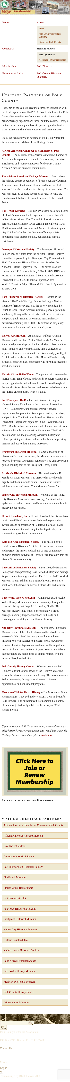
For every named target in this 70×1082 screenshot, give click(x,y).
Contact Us (8, 48)
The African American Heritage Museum (25, 176)
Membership (9, 66)
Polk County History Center (19, 992)
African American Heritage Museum (23, 835)
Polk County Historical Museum (50, 35)
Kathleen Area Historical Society (21, 950)
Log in (3, 1067)
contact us (46, 735)
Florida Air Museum (13, 335)
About (40, 22)
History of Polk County (50, 42)
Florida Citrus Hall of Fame (18, 887)
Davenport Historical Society (18, 249)
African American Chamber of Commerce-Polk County (33, 825)
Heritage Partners (46, 48)
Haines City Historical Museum (20, 494)
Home (5, 22)
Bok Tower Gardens (13, 211)
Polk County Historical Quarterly (49, 74)
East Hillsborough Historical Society (23, 866)
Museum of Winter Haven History (21, 692)
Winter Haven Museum (16, 1002)
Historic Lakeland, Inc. (16, 940)
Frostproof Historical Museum (20, 919)
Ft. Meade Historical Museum (19, 473)
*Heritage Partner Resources (52, 59)
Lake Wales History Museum (19, 971)
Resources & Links (12, 73)
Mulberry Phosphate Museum (19, 981)
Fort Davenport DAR (14, 400)
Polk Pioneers (44, 66)
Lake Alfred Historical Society (20, 960)
